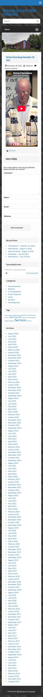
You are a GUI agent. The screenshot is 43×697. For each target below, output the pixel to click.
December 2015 (14, 679)
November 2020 (14, 520)
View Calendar (31, 273)
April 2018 (12, 603)
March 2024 (13, 412)
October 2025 (13, 360)
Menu (7, 29)
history (7, 317)
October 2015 (13, 681)
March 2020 (13, 541)
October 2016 (13, 652)
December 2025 (14, 355)
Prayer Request (31, 317)
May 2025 (12, 374)
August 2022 (13, 463)
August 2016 (13, 657)
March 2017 (13, 638)
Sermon (20, 320)
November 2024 (14, 390)
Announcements (14, 286)
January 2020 (13, 547)
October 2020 (13, 522)
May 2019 (12, 568)
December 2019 (14, 549)
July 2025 (12, 369)
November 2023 (14, 423)
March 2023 (13, 444)
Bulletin (24, 315)
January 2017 (13, 644)
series (10, 297)
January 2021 (13, 514)
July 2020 (12, 530)
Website (7, 216)
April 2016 (12, 668)
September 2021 (14, 493)
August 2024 (13, 398)
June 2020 (12, 533)
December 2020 (14, 517)
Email (7, 207)
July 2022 (12, 466)
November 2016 (14, 649)
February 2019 (14, 576)
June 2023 (12, 436)
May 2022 (12, 471)
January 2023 (13, 450)
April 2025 (12, 377)
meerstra (24, 317)
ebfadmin (29, 65)
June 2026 (12, 339)
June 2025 (12, 371)
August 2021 (13, 495)
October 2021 (13, 490)
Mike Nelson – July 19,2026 (19, 257)
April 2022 (12, 474)
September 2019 (14, 557)
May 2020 (12, 536)
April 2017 (12, 636)
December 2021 (14, 485)
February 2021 (14, 512)
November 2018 (14, 584)
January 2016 (13, 676)
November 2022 (14, 455)
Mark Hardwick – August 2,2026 (21, 251)
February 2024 (14, 414)
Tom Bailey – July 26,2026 (18, 254)
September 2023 (14, 428)
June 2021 (12, 501)
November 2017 (14, 617)
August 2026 (13, 333)
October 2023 (13, 425)
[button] (6, 273)
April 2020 (12, 539)
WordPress (21, 691)
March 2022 (13, 477)
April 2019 (12, 571)
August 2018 (13, 592)
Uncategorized (14, 302)
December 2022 (14, 452)
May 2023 (12, 439)
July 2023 (12, 433)
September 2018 (14, 590)
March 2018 (13, 606)
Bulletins (11, 289)
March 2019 (13, 574)
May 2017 (12, 633)
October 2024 (13, 393)
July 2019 (12, 563)
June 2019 (12, 565)
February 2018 (14, 609)
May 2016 (12, 665)
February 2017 (14, 641)
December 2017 (14, 614)
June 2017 (12, 630)
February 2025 (14, 382)
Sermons (12, 151)
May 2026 (12, 342)
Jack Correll (15, 317)
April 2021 (12, 506)
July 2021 (12, 498)
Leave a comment (11, 68)
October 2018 (13, 587)
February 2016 (14, 673)
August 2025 (13, 366)
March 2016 (13, 671)
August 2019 (13, 560)
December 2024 (14, 387)
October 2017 (13, 619)
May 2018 (12, 601)
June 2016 (12, 663)
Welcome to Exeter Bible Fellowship (20, 13)
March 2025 (13, 379)
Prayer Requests (14, 294)
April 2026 (12, 344)
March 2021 (13, 509)
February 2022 (14, 479)
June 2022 (12, 468)
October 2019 (13, 555)
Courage (32, 691)
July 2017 (12, 627)
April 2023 (12, 441)
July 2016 (12, 660)
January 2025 (13, 385)
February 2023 (14, 447)
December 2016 (14, 646)
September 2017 (14, 622)
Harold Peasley (31, 315)
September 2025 (14, 363)
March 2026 (13, 347)
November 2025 (14, 358)
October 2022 (13, 458)
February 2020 (14, 544)
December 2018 (14, 582)
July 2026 (12, 336)
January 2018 (13, 611)
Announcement (9, 315)
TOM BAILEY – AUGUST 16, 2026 (21, 246)
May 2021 (12, 503)
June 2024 (12, 404)
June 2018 (12, 598)
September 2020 (14, 525)
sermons (29, 321)
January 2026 (13, 352)
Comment (8, 173)
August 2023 (13, 431)
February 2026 (14, 350)
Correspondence (14, 291)
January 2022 (13, 482)
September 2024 (14, 396)
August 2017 (13, 625)
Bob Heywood (18, 315)
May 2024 (12, 406)
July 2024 (12, 401)
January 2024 (13, 417)
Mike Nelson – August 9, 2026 (20, 249)
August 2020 (13, 528)
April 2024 (12, 409)
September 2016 (14, 654)
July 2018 (12, 595)
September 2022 (14, 460)
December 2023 (14, 420)
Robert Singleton (9, 321)
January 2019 (13, 579)
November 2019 (14, 552)
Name (7, 197)
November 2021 (14, 487)
